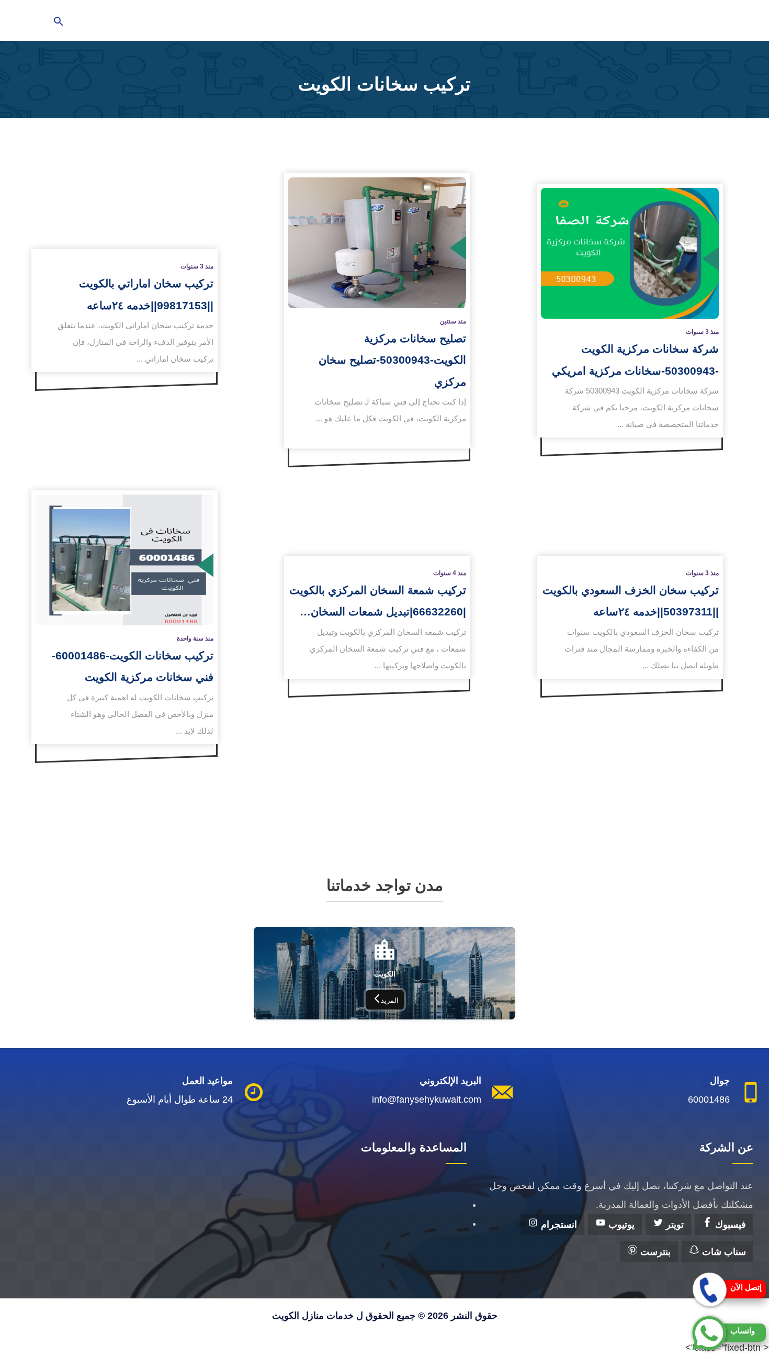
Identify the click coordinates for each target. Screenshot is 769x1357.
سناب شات (722, 1252)
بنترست (654, 1252)
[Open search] (58, 22)
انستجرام (557, 1224)
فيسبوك (729, 1224)
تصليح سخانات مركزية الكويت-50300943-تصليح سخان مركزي (392, 360)
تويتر (673, 1224)
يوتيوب (620, 1224)
